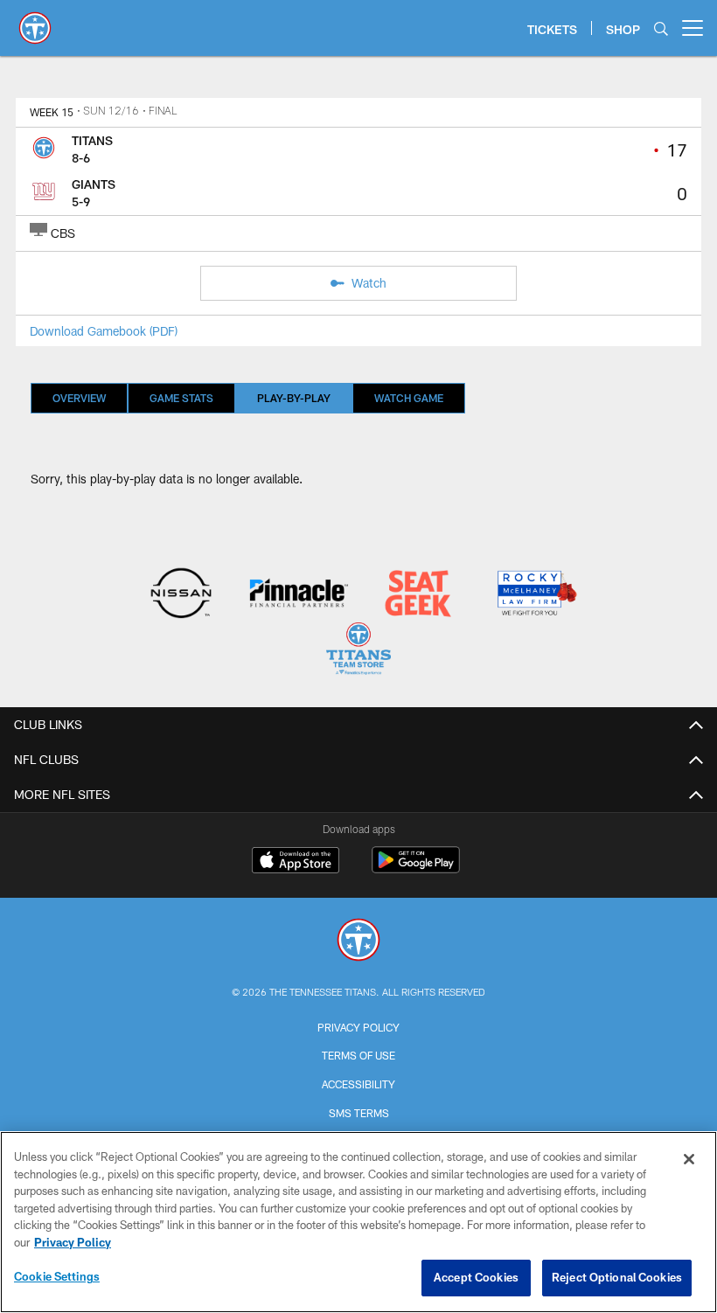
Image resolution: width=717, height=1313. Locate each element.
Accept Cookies (476, 1277)
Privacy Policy (358, 1027)
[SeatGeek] (417, 594)
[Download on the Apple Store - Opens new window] (295, 862)
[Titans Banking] (299, 594)
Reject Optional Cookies (617, 1277)
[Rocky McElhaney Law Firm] (536, 594)
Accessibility (358, 1084)
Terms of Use (358, 1055)
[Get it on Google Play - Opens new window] (415, 868)
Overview (79, 398)
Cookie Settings (57, 1276)
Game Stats (181, 398)
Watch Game (408, 398)
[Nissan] (181, 594)
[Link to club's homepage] (35, 21)
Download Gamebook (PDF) (104, 330)
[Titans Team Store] (358, 650)
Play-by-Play (294, 398)
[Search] (661, 28)
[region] (358, 1222)
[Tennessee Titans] (358, 942)
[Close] (689, 1159)
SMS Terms (359, 1113)
